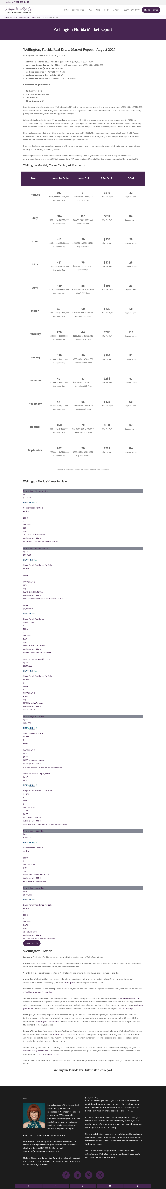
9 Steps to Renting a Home (47, 1054)
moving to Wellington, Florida (122, 1134)
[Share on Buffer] (110, 1186)
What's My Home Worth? (129, 998)
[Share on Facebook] (28, 1186)
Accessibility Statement (37, 1164)
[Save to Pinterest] (83, 1186)
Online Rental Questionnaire (35, 1050)
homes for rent (122, 1137)
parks (72, 982)
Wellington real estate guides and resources (118, 1154)
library (66, 982)
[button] (151, 10)
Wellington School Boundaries (38, 992)
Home (6, 17)
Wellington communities (112, 1150)
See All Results (32, 943)
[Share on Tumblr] (137, 1186)
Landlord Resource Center (64, 1034)
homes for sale (108, 1137)
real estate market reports (97, 1140)
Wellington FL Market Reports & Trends (22, 17)
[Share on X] (55, 1186)
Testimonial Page (125, 1008)
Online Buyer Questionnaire (47, 1021)
